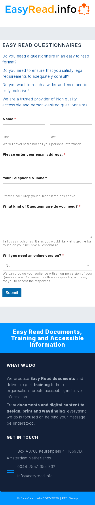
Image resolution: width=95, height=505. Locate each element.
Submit (12, 292)
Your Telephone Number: (25, 178)
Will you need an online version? (33, 255)
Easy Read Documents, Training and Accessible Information (47, 338)
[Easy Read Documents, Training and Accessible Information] (47, 9)
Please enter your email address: (34, 154)
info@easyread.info (35, 476)
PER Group (70, 498)
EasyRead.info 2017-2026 (40, 498)
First (6, 137)
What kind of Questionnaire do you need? (42, 206)
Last (52, 137)
